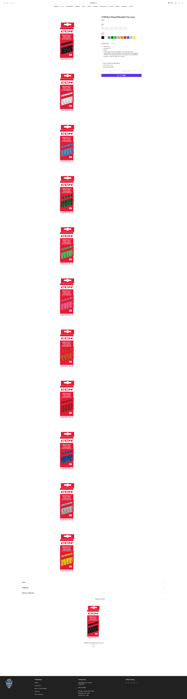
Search (36, 682)
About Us (37, 691)
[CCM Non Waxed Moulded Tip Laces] (93, 621)
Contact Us (38, 685)
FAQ (23, 582)
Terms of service (39, 694)
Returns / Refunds (28, 593)
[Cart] (182, 3)
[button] (179, 3)
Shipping (25, 588)
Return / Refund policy (41, 688)
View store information (108, 67)
